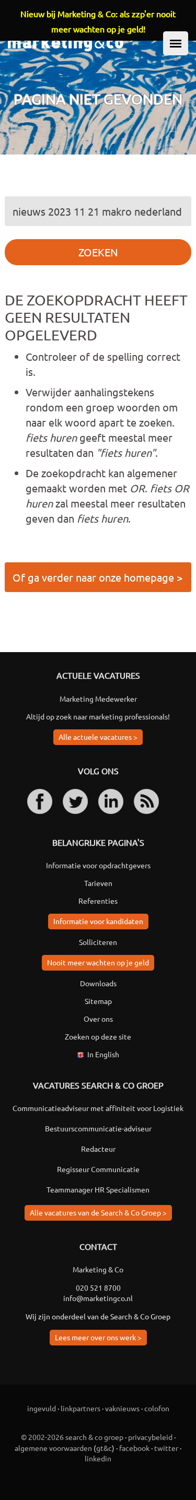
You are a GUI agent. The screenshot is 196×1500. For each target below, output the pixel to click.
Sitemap (98, 1001)
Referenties (98, 900)
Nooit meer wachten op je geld (98, 962)
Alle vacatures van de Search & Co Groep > (98, 1212)
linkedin (98, 1458)
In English (103, 1054)
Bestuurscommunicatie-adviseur (98, 1128)
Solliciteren (98, 942)
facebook (134, 1447)
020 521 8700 (98, 1287)
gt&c (104, 1447)
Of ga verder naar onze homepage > (97, 577)
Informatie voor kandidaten (98, 921)
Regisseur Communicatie (98, 1169)
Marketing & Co (98, 1269)
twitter (166, 1447)
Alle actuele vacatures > (98, 736)
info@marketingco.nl (98, 1298)
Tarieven (98, 883)
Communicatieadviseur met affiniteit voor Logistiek (98, 1108)
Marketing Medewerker (98, 698)
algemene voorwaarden (53, 1447)
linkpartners (80, 1408)
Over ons (98, 1018)
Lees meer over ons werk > (98, 1337)
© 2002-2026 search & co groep (72, 1437)
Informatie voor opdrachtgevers (98, 865)
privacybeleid (150, 1437)
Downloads (98, 983)
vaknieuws (122, 1408)
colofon (156, 1408)
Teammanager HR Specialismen (98, 1189)
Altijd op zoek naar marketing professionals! (98, 716)
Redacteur (98, 1148)
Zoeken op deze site (98, 1036)
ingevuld (41, 1408)
